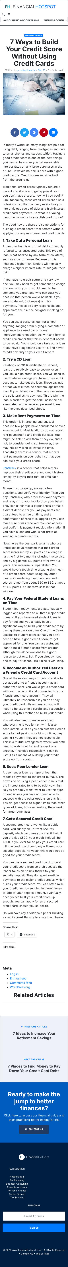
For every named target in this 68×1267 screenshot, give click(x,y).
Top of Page (42, 1253)
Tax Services (17, 1197)
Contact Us (35, 1129)
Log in (14, 974)
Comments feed (21, 983)
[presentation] (1, 20)
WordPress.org (20, 987)
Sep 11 (41, 70)
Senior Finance (17, 1194)
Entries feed (18, 978)
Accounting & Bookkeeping (21, 20)
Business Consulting (17, 1183)
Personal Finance (33, 35)
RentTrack (9, 468)
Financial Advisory (17, 1187)
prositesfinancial (26, 70)
